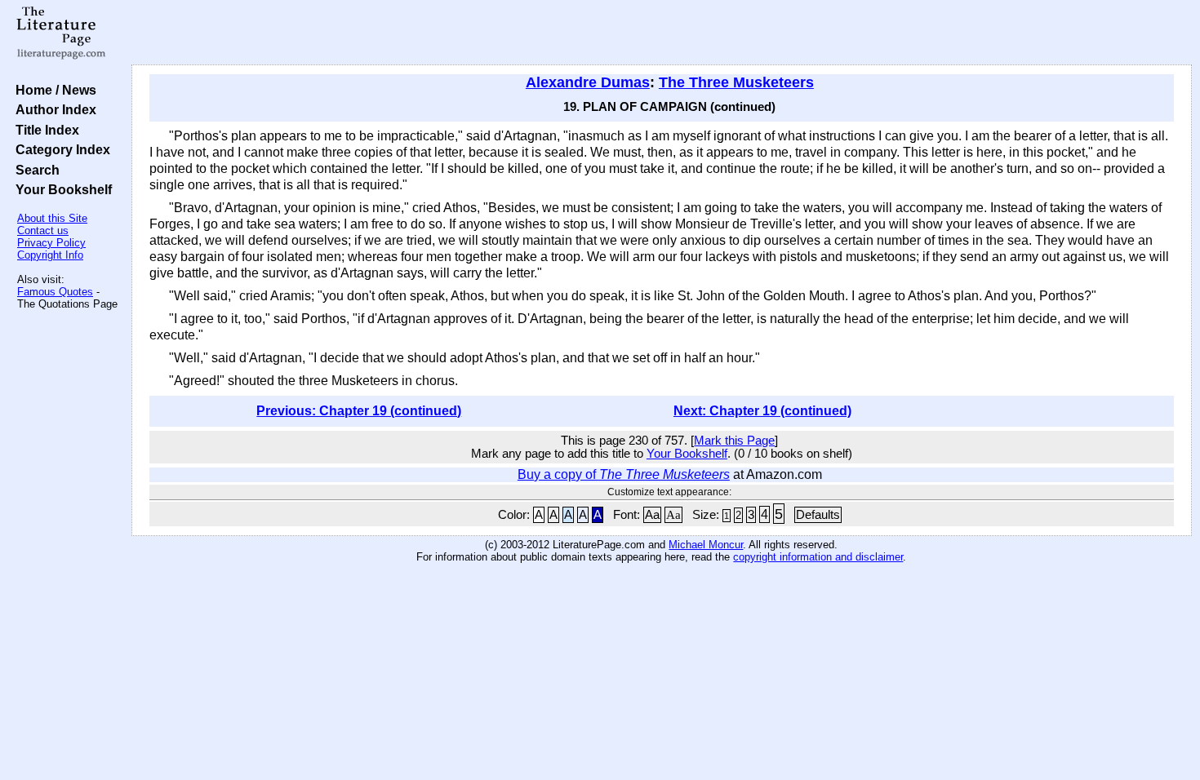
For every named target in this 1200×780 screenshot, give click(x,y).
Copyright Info (50, 255)
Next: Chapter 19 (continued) (762, 411)
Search (34, 169)
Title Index (44, 129)
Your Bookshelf (60, 189)
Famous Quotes (55, 292)
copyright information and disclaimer (818, 557)
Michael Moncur (706, 544)
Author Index (52, 109)
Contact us (43, 230)
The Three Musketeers (736, 82)
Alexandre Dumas (588, 82)
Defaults (818, 514)
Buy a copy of (624, 474)
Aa (652, 514)
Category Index (59, 149)
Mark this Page (734, 440)
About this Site (52, 218)
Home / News (52, 89)
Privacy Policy (51, 243)
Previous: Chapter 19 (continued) (358, 411)
